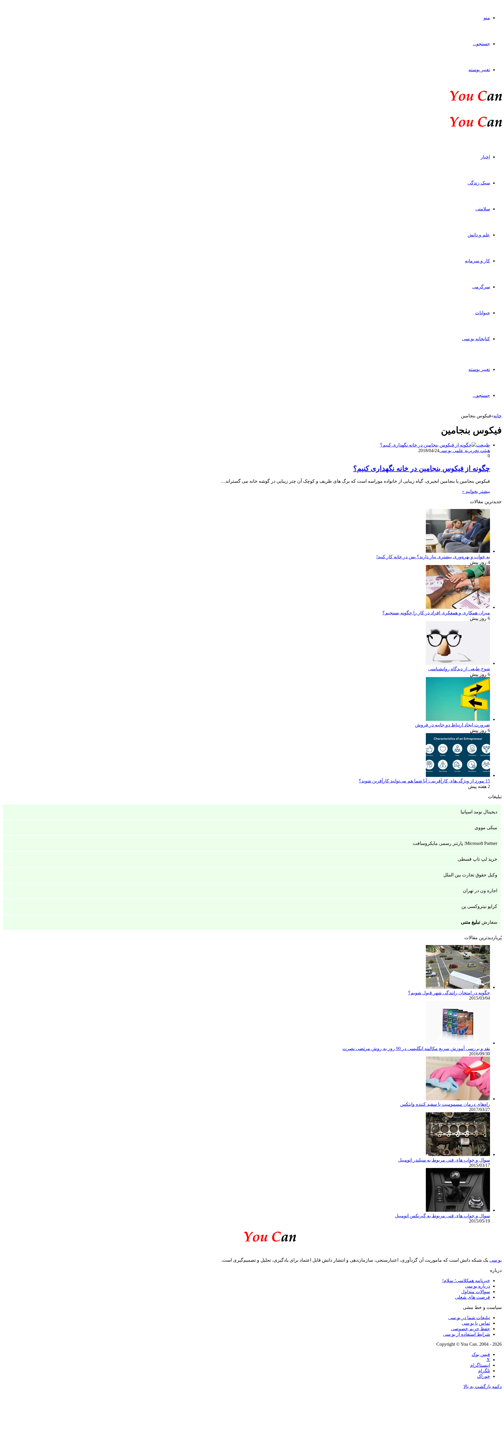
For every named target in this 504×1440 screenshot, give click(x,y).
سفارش (479, 922)
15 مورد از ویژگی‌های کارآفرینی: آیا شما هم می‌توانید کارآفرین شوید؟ (424, 780)
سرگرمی (481, 286)
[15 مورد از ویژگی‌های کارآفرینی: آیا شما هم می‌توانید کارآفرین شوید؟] (458, 775)
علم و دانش (479, 234)
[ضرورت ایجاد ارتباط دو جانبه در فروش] (458, 719)
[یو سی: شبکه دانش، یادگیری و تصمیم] (458, 100)
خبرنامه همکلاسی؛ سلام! (466, 1280)
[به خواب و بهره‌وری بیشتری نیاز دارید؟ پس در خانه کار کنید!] (458, 551)
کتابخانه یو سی (476, 338)
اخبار (485, 156)
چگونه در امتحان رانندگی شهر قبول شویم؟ (449, 992)
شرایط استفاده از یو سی (466, 1334)
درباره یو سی (477, 1286)
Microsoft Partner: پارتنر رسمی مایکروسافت (455, 843)
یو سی (495, 1260)
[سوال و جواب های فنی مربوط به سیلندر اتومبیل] (458, 1154)
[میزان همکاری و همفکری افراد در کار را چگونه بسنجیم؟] (458, 607)
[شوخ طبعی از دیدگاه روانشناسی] (458, 663)
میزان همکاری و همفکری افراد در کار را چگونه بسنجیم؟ (436, 612)
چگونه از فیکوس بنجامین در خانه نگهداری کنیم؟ (421, 468)
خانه (498, 415)
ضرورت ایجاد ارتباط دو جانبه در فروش (452, 724)
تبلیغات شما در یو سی (469, 1317)
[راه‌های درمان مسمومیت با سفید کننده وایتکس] (458, 1098)
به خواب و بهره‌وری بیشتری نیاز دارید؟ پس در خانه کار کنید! (433, 556)
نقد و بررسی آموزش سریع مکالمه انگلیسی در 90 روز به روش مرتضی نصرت (416, 1048)
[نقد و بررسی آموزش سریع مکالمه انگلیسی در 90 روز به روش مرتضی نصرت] (458, 1042)
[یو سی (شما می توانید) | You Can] (252, 1235)
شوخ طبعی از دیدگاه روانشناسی (459, 668)
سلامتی (482, 208)
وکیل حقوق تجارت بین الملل (470, 874)
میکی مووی (486, 827)
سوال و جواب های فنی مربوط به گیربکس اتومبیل (442, 1215)
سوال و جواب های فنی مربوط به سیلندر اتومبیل (444, 1159)
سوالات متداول (475, 1291)
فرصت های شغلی (472, 1297)
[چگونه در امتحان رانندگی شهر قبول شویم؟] (458, 987)
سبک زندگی (479, 182)
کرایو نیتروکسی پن (479, 906)
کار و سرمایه (477, 260)
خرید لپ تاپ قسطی (477, 859)
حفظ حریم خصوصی (470, 1328)
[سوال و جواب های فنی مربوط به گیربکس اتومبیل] (458, 1210)
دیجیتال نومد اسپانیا (479, 811)
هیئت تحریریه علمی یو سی (464, 450)
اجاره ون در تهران (480, 890)
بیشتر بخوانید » (476, 491)
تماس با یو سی (476, 1323)
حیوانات (482, 312)
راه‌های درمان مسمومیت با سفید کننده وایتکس (445, 1104)
